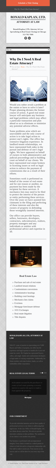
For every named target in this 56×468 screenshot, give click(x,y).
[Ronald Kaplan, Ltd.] (28, 24)
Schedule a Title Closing (28, 3)
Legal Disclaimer (43, 463)
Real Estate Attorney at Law (30, 463)
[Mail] (29, 38)
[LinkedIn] (25, 38)
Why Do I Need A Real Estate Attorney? (26, 9)
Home (23, 67)
